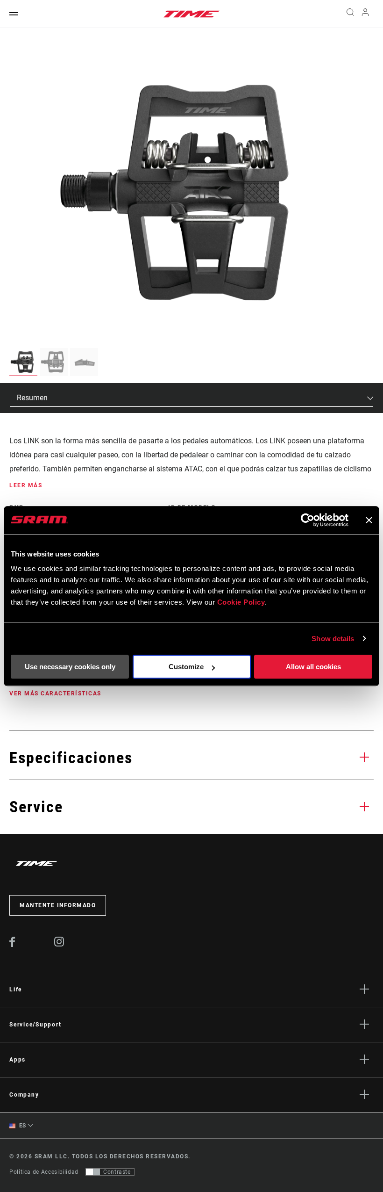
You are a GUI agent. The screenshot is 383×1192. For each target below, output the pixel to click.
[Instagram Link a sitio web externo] (59, 944)
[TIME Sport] (191, 14)
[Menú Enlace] (13, 14)
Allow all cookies (313, 667)
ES (21, 1125)
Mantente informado (58, 905)
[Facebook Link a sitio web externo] (12, 944)
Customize (186, 667)
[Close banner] (369, 520)
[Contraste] (93, 1172)
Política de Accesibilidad (43, 1172)
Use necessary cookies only (70, 667)
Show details (333, 639)
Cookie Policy (241, 602)
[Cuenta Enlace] (365, 14)
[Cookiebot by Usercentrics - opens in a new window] (307, 520)
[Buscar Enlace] (350, 14)
